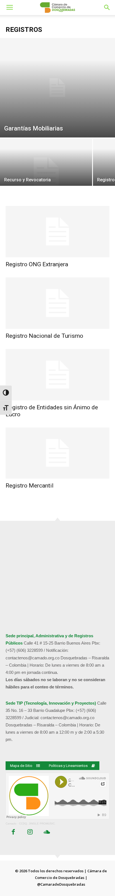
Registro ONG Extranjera (37, 264)
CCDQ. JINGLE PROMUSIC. (37, 823)
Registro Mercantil (30, 485)
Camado (11, 823)
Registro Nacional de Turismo (44, 335)
